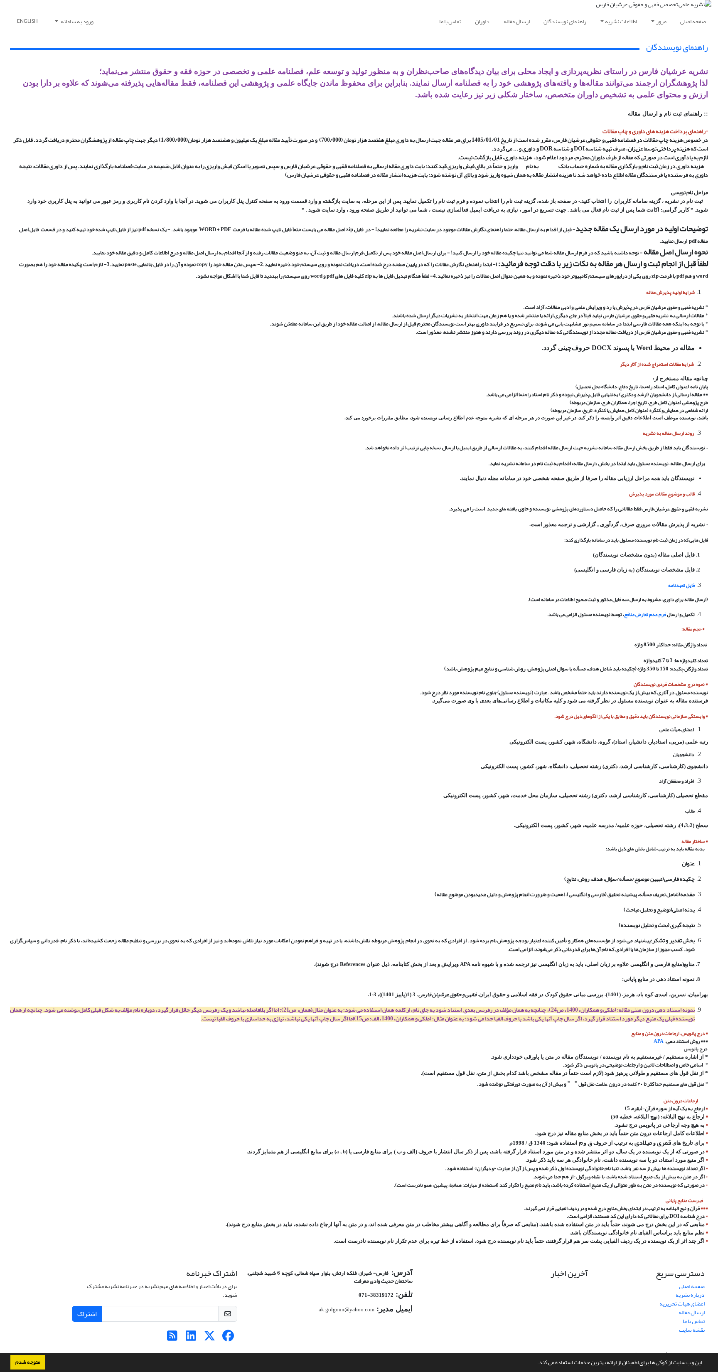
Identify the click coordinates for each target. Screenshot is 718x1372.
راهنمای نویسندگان (564, 21)
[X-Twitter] (210, 1338)
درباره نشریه (690, 1295)
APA (659, 1041)
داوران (482, 21)
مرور (661, 21)
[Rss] (172, 1338)
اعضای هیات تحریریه (682, 1303)
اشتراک (87, 1314)
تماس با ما (450, 21)
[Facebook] (228, 1338)
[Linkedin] (191, 1338)
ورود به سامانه (76, 21)
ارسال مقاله (517, 21)
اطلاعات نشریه (621, 21)
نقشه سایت (692, 1329)
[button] (535, 1363)
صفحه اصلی (693, 21)
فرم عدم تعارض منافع (645, 614)
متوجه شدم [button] (27, 1362)
